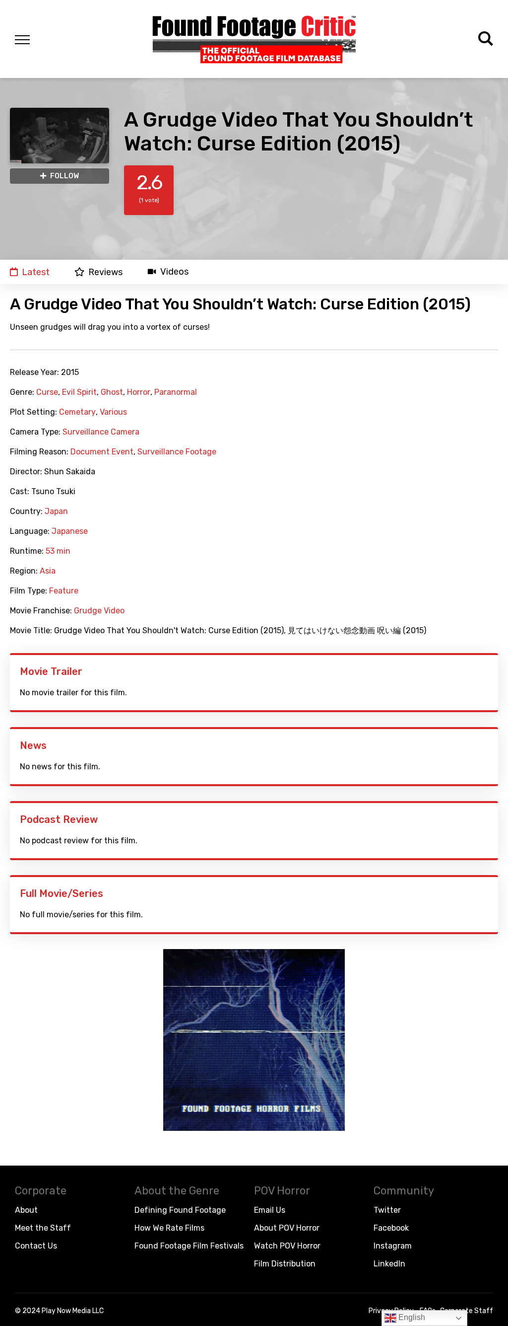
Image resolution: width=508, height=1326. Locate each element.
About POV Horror (286, 1228)
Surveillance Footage (176, 452)
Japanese (70, 531)
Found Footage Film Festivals (189, 1246)
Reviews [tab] (105, 272)
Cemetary (77, 412)
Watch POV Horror (287, 1246)
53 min (58, 551)
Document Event (101, 452)
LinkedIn (389, 1263)
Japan (56, 512)
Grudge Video (99, 611)
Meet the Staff (43, 1228)
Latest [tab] (36, 272)
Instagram (393, 1246)
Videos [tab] (174, 272)
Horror (138, 392)
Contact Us (36, 1246)
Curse (47, 392)
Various (113, 412)
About (26, 1210)
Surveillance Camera (101, 432)
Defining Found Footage (180, 1210)
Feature (63, 591)
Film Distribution (285, 1263)
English (410, 1317)
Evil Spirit (79, 392)
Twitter (387, 1210)
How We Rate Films (169, 1228)
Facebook (391, 1228)
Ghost (112, 392)
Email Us (269, 1210)
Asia (48, 571)
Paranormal (175, 392)
